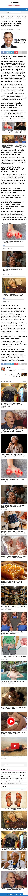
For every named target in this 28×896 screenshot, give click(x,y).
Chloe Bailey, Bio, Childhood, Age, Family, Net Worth (13, 781)
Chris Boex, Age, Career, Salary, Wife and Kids (11, 783)
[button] (26, 9)
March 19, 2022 (5, 29)
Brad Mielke (22, 118)
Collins (11, 29)
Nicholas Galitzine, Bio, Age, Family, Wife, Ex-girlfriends (13, 778)
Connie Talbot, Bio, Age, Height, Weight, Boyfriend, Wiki (13, 772)
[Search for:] (14, 12)
